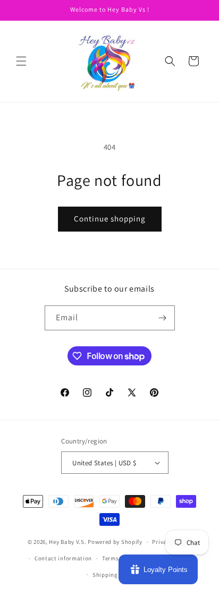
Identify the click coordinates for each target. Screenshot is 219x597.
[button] (21, 61)
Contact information (63, 558)
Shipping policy (114, 574)
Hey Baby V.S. (67, 541)
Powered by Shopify (115, 541)
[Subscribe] (162, 317)
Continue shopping (110, 219)
